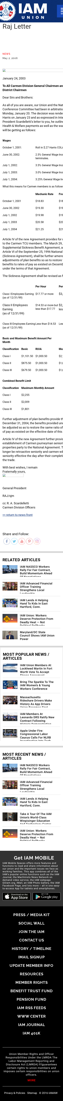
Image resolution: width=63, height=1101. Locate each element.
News (6, 54)
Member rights (31, 982)
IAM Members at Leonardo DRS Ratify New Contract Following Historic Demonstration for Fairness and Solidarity (37, 722)
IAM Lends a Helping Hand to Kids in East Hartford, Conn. (34, 604)
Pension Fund (31, 999)
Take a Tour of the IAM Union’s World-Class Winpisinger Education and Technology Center (36, 819)
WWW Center (31, 1016)
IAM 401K (31, 1033)
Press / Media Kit (31, 915)
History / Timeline (31, 948)
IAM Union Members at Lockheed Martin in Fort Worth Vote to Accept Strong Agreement (36, 670)
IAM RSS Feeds (31, 1008)
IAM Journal (31, 1025)
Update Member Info (31, 965)
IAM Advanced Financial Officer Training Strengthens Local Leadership (36, 588)
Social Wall (31, 923)
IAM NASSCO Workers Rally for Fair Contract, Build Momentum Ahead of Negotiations (36, 572)
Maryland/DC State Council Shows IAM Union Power (37, 636)
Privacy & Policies (14, 1093)
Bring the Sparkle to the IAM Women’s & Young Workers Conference (37, 685)
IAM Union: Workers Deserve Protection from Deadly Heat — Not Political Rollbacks (36, 620)
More (32, 1080)
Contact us (31, 940)
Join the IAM (31, 932)
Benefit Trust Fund (31, 991)
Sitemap (32, 1093)
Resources (31, 974)
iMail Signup (31, 957)
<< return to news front (18, 515)
